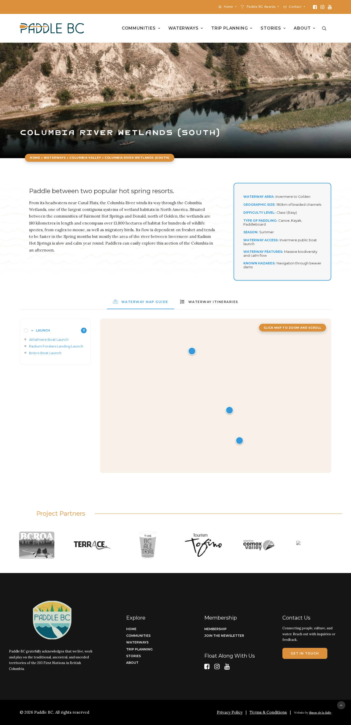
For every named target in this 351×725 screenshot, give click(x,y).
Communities (139, 28)
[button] (315, 7)
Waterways (183, 28)
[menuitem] (227, 6)
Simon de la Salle (320, 712)
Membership (215, 629)
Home (228, 6)
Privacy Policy (230, 712)
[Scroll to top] (341, 704)
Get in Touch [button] (305, 653)
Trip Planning (229, 28)
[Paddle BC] (52, 28)
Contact (295, 6)
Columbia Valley (85, 157)
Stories (271, 28)
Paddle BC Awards (261, 6)
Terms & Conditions (268, 712)
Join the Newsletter (224, 636)
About (302, 28)
